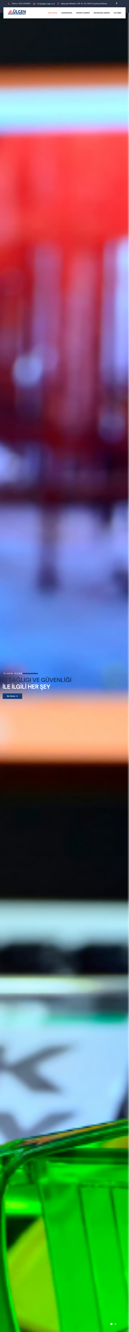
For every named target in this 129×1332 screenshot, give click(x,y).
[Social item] (117, 4)
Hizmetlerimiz (83, 13)
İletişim (117, 13)
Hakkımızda (66, 13)
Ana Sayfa (52, 13)
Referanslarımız (102, 13)
